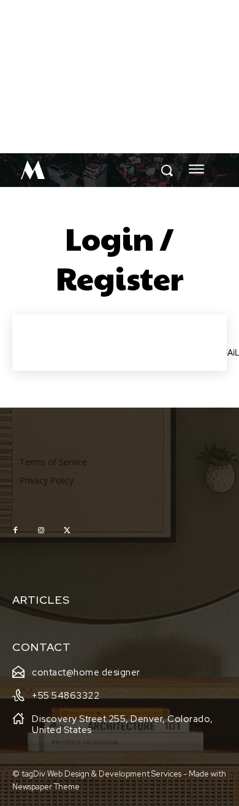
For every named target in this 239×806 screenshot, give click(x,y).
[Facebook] (15, 531)
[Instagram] (41, 531)
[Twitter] (67, 531)
